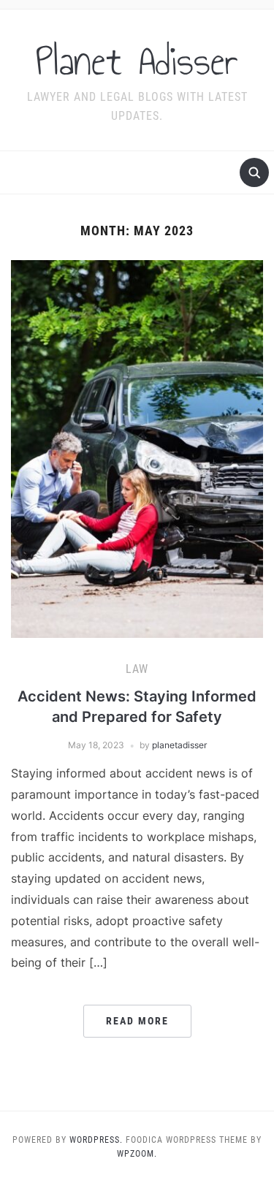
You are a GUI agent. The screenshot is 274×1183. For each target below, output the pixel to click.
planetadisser (179, 744)
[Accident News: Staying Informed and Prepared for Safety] (137, 448)
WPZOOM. (137, 1154)
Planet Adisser (137, 61)
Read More (137, 1021)
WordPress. (96, 1140)
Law (137, 669)
